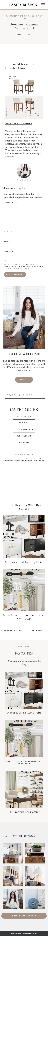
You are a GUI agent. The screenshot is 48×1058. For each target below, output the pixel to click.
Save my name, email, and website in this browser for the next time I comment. (23, 266)
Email (8, 242)
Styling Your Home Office (24, 812)
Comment (10, 203)
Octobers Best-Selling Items (24, 562)
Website (8, 251)
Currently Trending (17, 16)
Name (8, 232)
